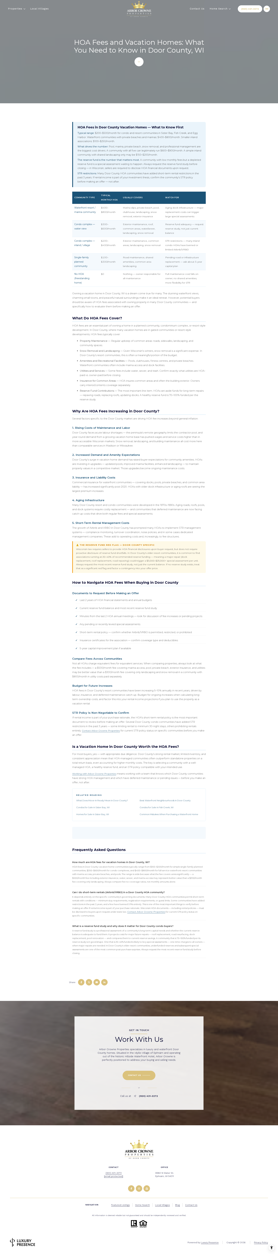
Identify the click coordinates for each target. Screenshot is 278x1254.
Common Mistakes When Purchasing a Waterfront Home (169, 814)
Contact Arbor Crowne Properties (101, 730)
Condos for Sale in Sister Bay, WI (93, 807)
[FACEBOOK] (131, 1188)
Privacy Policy (261, 1242)
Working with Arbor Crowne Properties (94, 773)
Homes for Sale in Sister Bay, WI (92, 814)
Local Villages (39, 8)
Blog (177, 1205)
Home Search (142, 1205)
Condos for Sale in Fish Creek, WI (156, 807)
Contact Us (197, 8)
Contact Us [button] (191, 1205)
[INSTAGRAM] (139, 1188)
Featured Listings (120, 1205)
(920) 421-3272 (250, 9)
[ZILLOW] (147, 1188)
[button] (139, 1075)
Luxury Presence (210, 1242)
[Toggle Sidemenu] (267, 9)
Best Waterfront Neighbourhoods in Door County (165, 800)
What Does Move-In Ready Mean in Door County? (102, 800)
